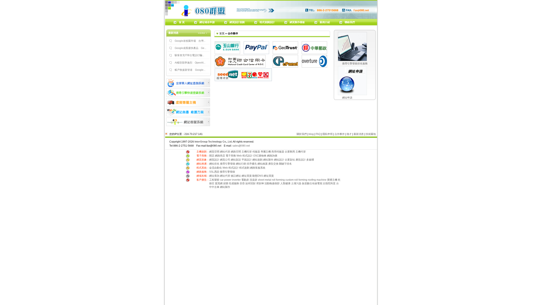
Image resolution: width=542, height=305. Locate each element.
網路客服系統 (257, 167)
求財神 (260, 183)
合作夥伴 (340, 134)
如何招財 (250, 183)
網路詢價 (272, 155)
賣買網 (219, 183)
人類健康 (285, 183)
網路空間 (236, 151)
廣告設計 (301, 159)
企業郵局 (290, 151)
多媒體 (310, 159)
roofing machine (317, 179)
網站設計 (279, 159)
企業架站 (290, 159)
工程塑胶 (214, 179)
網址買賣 (247, 175)
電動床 (245, 179)
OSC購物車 (259, 155)
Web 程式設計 (244, 155)
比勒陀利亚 (329, 183)
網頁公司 (225, 159)
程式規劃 (244, 167)
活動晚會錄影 (272, 183)
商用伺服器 (277, 151)
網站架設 (236, 159)
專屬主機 (266, 151)
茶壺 (242, 183)
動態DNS (257, 175)
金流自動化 (215, 167)
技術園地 (371, 134)
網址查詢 (214, 175)
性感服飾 (234, 183)
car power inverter (230, 179)
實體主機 (332, 179)
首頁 (221, 33)
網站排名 (214, 163)
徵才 (349, 134)
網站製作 (268, 159)
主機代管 (301, 151)
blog (311, 134)
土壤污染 (296, 183)
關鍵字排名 (285, 163)
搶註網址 (236, 175)
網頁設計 (214, 159)
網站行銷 (241, 163)
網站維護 (262, 163)
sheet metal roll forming (271, 179)
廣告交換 (273, 163)
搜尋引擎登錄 (227, 163)
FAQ (318, 134)
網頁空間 (214, 151)
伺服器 (256, 151)
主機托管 (247, 151)
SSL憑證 (214, 171)
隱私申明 (327, 134)
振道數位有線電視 (312, 183)
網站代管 (225, 151)
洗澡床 (253, 179)
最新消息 (359, 134)
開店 (211, 155)
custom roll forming (296, 179)
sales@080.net (241, 145)
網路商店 (220, 155)
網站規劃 (257, 159)
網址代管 (225, 175)
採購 (225, 183)
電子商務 (231, 155)
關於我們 (302, 134)
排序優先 (252, 163)
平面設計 (247, 159)
